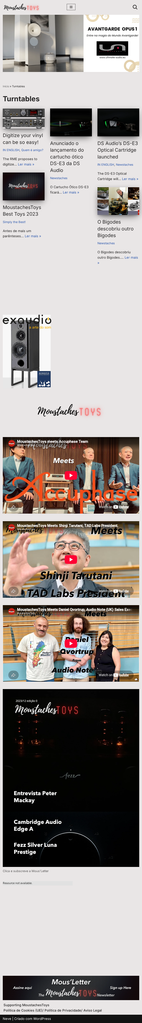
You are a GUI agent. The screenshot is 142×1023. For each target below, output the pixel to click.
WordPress (42, 1019)
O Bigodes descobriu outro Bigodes (115, 228)
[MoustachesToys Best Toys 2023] (24, 186)
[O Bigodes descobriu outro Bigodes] (118, 201)
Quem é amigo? (32, 150)
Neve (7, 1019)
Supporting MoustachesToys (26, 1005)
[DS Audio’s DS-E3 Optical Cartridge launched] (118, 122)
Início (6, 86)
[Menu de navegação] (71, 7)
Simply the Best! (14, 222)
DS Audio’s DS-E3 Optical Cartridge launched (117, 150)
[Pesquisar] (135, 7)
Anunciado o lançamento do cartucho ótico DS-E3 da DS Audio (67, 156)
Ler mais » (26, 164)
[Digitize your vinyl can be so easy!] (24, 118)
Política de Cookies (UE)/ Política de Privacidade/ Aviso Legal (53, 1010)
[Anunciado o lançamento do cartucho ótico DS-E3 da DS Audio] (71, 122)
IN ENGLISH (11, 150)
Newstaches (58, 178)
